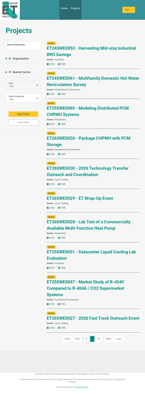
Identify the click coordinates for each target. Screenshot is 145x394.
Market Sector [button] (22, 72)
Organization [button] (21, 58)
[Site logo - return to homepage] (10, 9)
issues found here (81, 387)
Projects (75, 8)
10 (99, 338)
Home (64, 8)
